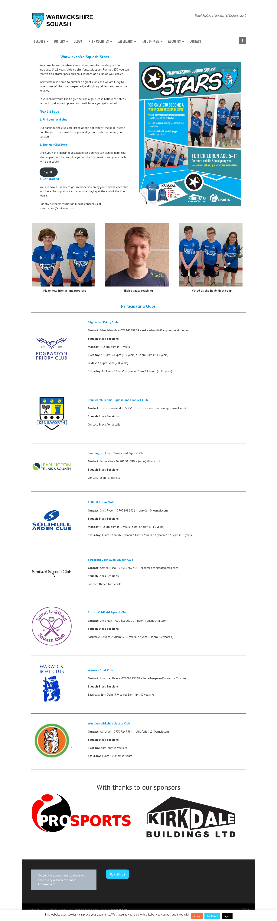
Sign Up (48, 172)
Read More (212, 916)
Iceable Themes (119, 909)
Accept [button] (196, 916)
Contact (195, 41)
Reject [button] (227, 916)
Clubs (78, 41)
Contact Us (117, 874)
